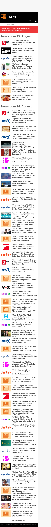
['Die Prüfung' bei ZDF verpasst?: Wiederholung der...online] (6, 90)
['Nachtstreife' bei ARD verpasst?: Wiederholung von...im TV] (6, 404)
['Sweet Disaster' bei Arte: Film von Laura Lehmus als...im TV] (6, 98)
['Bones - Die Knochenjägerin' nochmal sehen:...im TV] (6, 231)
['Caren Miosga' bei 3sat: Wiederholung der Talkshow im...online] (6, 43)
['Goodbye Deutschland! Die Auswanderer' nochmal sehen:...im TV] (6, 513)
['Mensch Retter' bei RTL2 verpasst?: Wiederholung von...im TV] (6, 317)
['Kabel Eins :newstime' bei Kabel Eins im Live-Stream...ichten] (6, 380)
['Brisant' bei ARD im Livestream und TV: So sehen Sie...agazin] (6, 341)
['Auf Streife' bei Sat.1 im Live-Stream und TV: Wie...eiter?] (6, 215)
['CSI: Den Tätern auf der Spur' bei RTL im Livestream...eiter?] (6, 168)
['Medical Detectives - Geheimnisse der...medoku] (6, 144)
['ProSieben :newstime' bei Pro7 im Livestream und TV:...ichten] (6, 396)
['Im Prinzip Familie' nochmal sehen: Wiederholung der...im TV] (6, 443)
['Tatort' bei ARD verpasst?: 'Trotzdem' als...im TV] (6, 270)
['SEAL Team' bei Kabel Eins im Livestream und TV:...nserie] (6, 191)
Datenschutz (26, 524)
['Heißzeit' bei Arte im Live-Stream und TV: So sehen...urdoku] (6, 199)
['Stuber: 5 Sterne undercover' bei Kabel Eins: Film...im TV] (6, 301)
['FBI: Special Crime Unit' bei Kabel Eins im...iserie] (6, 223)
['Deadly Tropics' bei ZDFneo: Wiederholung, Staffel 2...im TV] (6, 50)
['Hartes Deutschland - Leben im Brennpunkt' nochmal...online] (6, 490)
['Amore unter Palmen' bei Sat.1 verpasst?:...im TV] (6, 74)
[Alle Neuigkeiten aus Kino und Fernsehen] (21, 16)
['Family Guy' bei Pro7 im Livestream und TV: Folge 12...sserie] (6, 506)
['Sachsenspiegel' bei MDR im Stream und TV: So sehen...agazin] (6, 356)
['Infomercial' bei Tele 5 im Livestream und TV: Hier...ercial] (6, 458)
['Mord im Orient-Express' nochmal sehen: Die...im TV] (6, 309)
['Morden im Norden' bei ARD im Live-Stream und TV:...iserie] (6, 498)
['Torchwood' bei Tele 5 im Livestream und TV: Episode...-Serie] (6, 364)
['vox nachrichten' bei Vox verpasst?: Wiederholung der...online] (6, 286)
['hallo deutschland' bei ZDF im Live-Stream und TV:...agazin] (6, 137)
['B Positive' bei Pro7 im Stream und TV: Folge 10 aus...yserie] (6, 152)
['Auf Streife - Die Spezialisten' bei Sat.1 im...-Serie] (6, 176)
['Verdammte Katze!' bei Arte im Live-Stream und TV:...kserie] (6, 427)
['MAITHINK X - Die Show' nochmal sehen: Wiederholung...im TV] (6, 278)
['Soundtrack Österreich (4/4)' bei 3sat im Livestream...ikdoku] (6, 262)
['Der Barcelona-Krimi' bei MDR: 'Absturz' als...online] (6, 451)
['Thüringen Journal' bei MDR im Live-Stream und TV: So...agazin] (6, 207)
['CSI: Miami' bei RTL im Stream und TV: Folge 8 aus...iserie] (6, 466)
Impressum (33, 524)
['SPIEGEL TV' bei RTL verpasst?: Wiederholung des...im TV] (6, 419)
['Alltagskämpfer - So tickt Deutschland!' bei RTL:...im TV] (6, 294)
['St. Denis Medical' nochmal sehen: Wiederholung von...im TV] (6, 435)
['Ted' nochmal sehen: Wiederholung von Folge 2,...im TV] (6, 66)
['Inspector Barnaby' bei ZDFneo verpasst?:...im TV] (6, 333)
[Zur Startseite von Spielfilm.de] (3, 18)
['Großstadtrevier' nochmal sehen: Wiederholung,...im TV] (6, 184)
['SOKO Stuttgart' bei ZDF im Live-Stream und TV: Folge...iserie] (6, 388)
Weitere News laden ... (19, 520)
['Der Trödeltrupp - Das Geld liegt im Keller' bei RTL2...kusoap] (6, 129)
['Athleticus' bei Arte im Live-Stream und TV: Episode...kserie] (6, 254)
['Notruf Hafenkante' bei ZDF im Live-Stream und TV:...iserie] (6, 482)
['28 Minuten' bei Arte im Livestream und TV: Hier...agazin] (6, 372)
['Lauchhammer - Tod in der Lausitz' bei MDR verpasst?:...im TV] (6, 58)
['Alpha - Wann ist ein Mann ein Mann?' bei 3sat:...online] (6, 113)
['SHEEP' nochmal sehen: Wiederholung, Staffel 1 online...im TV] (6, 82)
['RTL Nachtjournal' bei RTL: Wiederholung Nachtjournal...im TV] (6, 325)
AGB (21, 524)
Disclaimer (16, 524)
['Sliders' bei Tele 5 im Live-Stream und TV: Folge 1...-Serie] (6, 160)
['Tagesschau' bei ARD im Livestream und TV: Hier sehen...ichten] (6, 121)
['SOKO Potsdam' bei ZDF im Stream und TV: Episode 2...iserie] (6, 239)
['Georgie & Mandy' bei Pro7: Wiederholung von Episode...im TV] (6, 246)
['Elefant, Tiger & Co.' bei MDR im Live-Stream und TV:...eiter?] (6, 474)
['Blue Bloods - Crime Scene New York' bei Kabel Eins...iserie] (6, 349)
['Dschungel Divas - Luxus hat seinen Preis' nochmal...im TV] (6, 411)
